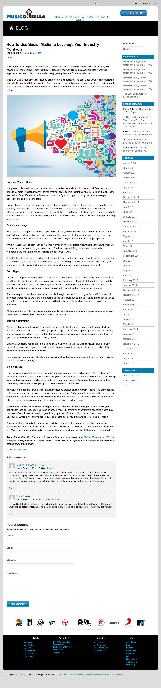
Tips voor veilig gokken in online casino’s (135, 95)
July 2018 (128, 187)
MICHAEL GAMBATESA (30, 465)
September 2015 (131, 255)
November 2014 (131, 294)
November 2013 (131, 343)
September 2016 (131, 226)
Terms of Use (62, 674)
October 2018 (130, 182)
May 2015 (128, 270)
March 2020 (129, 177)
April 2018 (128, 192)
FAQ (140, 3)
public (126, 385)
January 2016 (130, 250)
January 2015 (130, 285)
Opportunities (74, 16)
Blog (135, 3)
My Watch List (99, 644)
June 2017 (128, 211)
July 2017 (128, 206)
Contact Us (131, 650)
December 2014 (131, 289)
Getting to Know (131, 375)
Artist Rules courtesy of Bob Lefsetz (135, 149)
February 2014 (130, 329)
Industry (92, 16)
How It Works (29, 653)
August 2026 (129, 162)
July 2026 (128, 167)
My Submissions (101, 647)
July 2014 (128, 314)
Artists (58, 16)
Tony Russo (23, 496)
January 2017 (130, 216)
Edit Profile (28, 644)
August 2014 (129, 309)
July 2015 (128, 260)
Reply (12, 488)
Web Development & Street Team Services (104, 674)
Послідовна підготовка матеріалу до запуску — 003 (137, 63)
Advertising (131, 642)
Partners (129, 647)
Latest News (21, 449)
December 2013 (131, 338)
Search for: (129, 43)
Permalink (51, 468)
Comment (12, 573)
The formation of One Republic (138, 110)
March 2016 (129, 246)
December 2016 (131, 221)
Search (147, 3)
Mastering (130, 664)
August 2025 (129, 172)
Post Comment (18, 603)
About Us (130, 653)
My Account (28, 642)
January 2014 (130, 333)
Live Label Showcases (63, 646)
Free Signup (134, 13)
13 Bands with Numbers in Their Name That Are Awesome (136, 120)
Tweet (96, 3)
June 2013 (128, 363)
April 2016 (128, 241)
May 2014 (128, 324)
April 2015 (128, 275)
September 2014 (131, 304)
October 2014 (130, 299)
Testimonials (29, 656)
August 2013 (129, 353)
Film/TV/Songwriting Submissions (61, 643)
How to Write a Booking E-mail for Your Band (137, 133)
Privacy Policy (76, 674)
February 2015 (130, 280)
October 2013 (130, 348)
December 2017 (131, 197)
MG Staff (37, 52)
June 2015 (128, 265)
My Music (28, 647)
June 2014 (128, 319)
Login (155, 3)
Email (10, 547)
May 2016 (128, 236)
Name (10, 535)
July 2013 (128, 358)
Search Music (29, 650)
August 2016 (129, 231)
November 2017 (131, 202)
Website (11, 560)
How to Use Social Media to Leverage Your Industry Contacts (53, 47)
